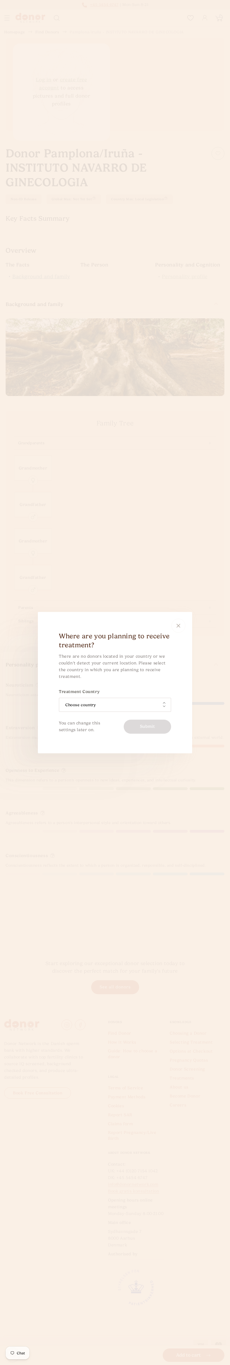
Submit (147, 726)
